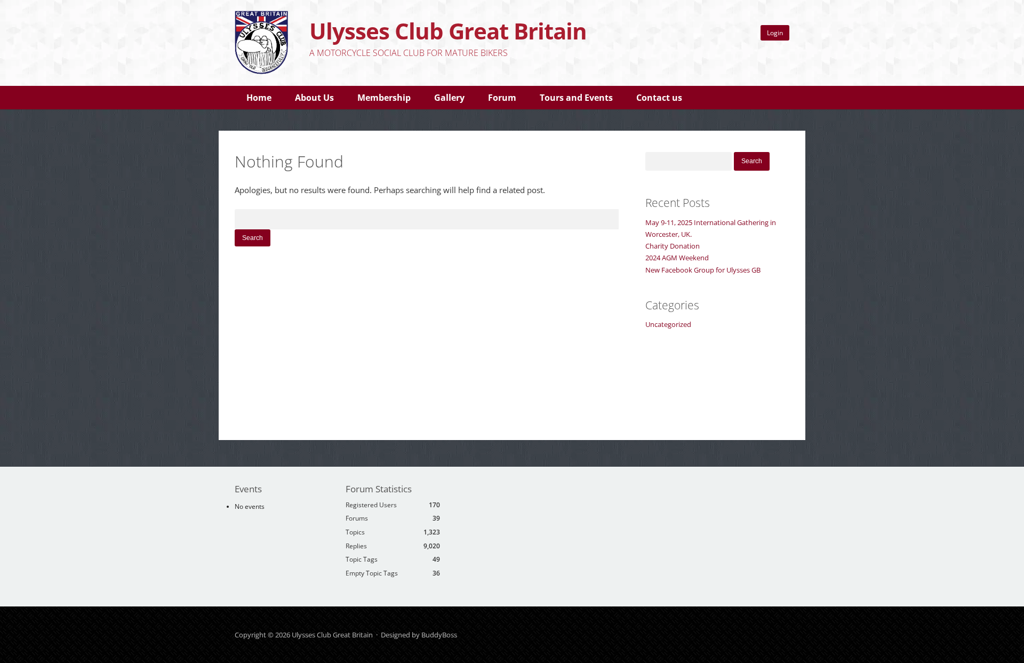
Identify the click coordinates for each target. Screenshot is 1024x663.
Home (258, 97)
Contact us (659, 97)
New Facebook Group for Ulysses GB (703, 270)
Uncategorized (668, 324)
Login (775, 32)
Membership (384, 97)
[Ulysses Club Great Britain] (261, 71)
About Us (314, 97)
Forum (502, 97)
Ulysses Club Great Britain (448, 30)
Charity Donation (672, 246)
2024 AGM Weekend (677, 257)
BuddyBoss (439, 635)
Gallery (449, 97)
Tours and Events (576, 97)
